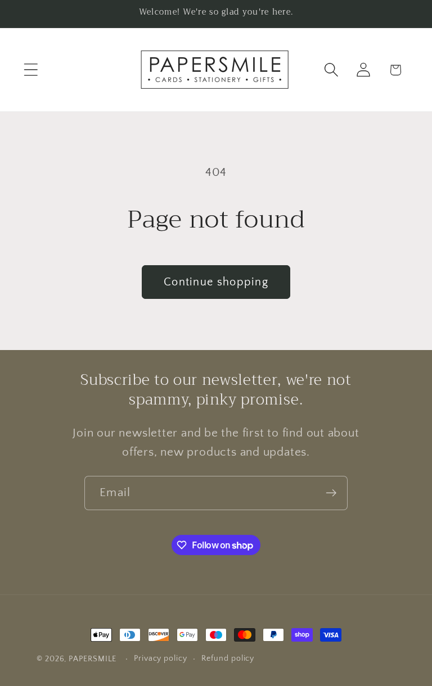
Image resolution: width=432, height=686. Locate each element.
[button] (31, 70)
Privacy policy (160, 658)
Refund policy (227, 658)
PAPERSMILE (92, 659)
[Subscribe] (331, 493)
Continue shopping (216, 282)
